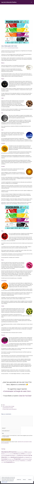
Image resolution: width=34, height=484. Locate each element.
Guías (4, 404)
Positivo (12, 459)
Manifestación (14, 457)
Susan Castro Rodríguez (8, 460)
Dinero (9, 406)
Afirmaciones (13, 452)
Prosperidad (17, 459)
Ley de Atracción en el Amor (8, 407)
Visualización (9, 462)
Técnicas (26, 460)
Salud (2, 460)
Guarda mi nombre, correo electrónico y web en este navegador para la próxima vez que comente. (17, 436)
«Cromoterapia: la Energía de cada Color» (17, 391)
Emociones (3, 455)
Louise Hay (9, 457)
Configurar (29, 479)
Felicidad (16, 455)
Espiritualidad (12, 455)
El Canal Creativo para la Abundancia (9, 409)
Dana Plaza (11, 453)
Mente (25, 457)
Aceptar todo (19, 479)
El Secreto (29, 453)
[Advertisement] (17, 11)
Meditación (20, 457)
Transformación (17, 460)
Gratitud (19, 455)
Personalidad (4, 459)
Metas (31, 457)
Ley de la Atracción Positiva (8, 2)
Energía (12, 406)
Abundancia (5, 452)
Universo (29, 460)
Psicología (22, 459)
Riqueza (30, 459)
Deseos (19, 453)
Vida (5, 462)
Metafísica (28, 457)
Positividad (9, 459)
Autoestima (29, 452)
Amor (4, 406)
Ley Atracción (25, 455)
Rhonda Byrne (26, 459)
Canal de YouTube (25, 396)
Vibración (2, 462)
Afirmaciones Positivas (20, 452)
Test (13, 460)
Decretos (16, 453)
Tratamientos (22, 460)
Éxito (14, 462)
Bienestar (3, 453)
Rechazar (24, 479)
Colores (6, 406)
